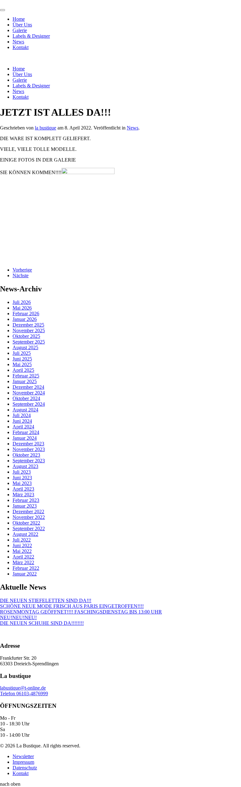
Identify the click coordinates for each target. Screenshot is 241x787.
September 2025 (29, 341)
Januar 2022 (25, 573)
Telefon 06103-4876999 (24, 693)
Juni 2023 (22, 477)
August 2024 (25, 409)
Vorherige (22, 269)
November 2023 (29, 449)
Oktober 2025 (26, 336)
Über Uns (22, 24)
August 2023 (25, 466)
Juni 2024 (22, 421)
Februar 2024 (26, 432)
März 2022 (23, 562)
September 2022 (29, 528)
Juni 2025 (22, 358)
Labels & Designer (31, 36)
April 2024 (23, 426)
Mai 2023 (22, 483)
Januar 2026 (25, 319)
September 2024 (29, 404)
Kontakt (21, 47)
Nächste (21, 275)
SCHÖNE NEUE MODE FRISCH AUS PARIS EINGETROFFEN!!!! (72, 606)
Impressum (23, 762)
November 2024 (29, 392)
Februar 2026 (26, 313)
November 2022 (29, 517)
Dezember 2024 (28, 387)
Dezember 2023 (28, 443)
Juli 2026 (22, 302)
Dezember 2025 (28, 324)
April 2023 (23, 489)
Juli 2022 (22, 539)
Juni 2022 (22, 545)
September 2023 (29, 460)
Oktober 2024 (26, 398)
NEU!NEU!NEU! (18, 617)
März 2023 (23, 494)
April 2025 (23, 370)
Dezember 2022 (28, 511)
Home (19, 19)
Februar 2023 (26, 500)
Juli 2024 (22, 415)
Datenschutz (25, 767)
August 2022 (25, 534)
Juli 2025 (22, 353)
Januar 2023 (25, 506)
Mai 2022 (22, 551)
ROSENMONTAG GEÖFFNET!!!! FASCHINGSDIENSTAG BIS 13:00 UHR (81, 611)
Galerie (20, 30)
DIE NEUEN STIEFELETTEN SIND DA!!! (45, 600)
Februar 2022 (26, 568)
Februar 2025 (26, 375)
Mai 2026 (22, 308)
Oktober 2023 (26, 455)
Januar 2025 (25, 381)
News (18, 41)
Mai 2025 (22, 364)
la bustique (45, 127)
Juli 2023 (22, 472)
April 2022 (23, 556)
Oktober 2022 (26, 523)
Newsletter (23, 756)
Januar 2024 (25, 438)
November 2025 (29, 330)
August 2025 (25, 347)
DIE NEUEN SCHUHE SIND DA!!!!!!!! (42, 623)
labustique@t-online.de (23, 688)
